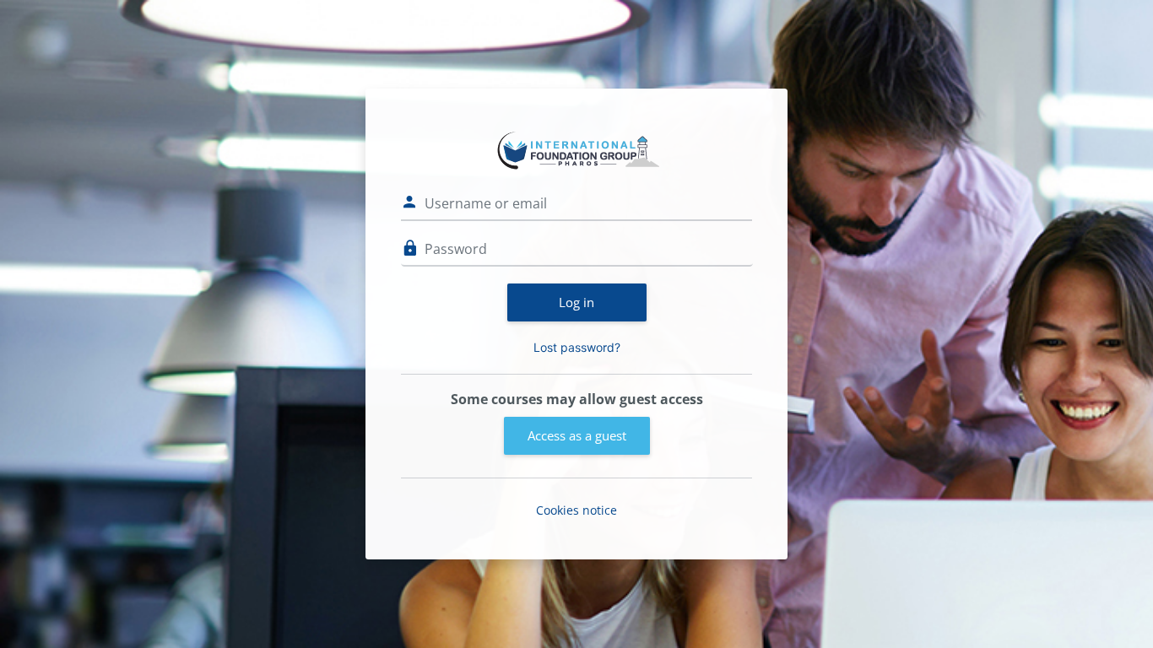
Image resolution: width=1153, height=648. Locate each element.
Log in (576, 302)
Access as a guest (577, 435)
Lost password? (576, 347)
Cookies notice (576, 510)
